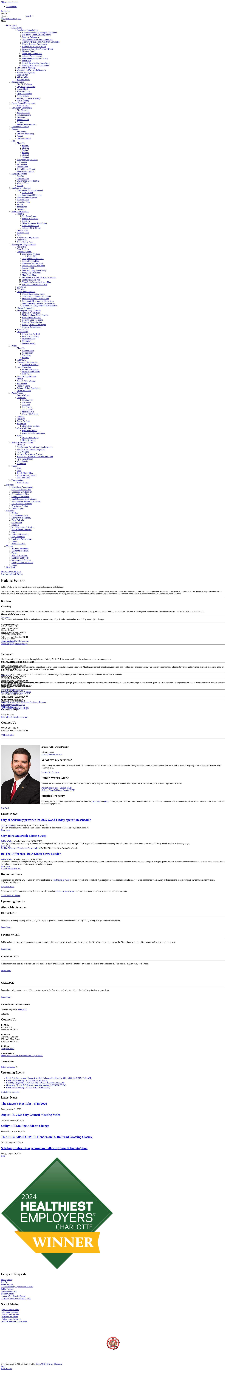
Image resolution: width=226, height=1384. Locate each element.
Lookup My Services (50, 772)
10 (11, 869)
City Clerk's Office (24, 84)
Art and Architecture (20, 548)
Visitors (9, 546)
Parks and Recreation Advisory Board (37, 49)
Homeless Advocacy (30, 365)
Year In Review (23, 79)
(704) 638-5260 (7, 735)
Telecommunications (25, 171)
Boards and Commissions (27, 30)
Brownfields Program (31, 254)
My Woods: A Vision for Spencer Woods (39, 277)
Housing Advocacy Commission (35, 65)
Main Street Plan (29, 275)
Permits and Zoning (20, 506)
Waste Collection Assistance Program (31, 702)
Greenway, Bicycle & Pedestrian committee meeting (36, 1085)
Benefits (20, 176)
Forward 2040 (28, 268)
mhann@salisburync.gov (51, 754)
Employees (5, 11)
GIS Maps (21, 289)
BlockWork (27, 341)
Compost (20, 416)
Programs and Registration (28, 237)
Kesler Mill (31, 256)
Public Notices (23, 96)
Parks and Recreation (20, 211)
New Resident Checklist (22, 529)
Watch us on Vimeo (10, 1317)
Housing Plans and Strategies (34, 324)
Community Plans (24, 251)
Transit (14, 466)
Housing (15, 525)
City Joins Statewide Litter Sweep (23, 835)
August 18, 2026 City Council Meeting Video (30, 1114)
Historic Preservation (25, 308)
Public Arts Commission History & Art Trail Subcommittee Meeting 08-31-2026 (48, 1078)
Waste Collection (24, 428)
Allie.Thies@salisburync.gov (13, 704)
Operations (26, 355)
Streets (19, 435)
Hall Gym (26, 221)
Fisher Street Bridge (30, 438)
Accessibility (11, 6)
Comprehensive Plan (20, 494)
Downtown (21, 287)
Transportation (17, 480)
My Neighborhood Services (23, 527)
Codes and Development (22, 492)
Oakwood (26, 405)
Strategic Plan (22, 75)
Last (18, 869)
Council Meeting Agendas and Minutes (17, 1287)
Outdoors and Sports (20, 558)
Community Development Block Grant (38, 301)
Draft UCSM (27, 193)
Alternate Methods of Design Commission (39, 32)
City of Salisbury (8, 825)
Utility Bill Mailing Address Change (25, 1125)
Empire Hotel (22, 89)
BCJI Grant (27, 374)
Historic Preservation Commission (36, 63)
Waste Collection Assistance (33, 433)
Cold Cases (21, 360)
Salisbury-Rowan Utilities (22, 442)
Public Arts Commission (32, 53)
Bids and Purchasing (25, 134)
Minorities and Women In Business (31, 70)
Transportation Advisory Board (35, 58)
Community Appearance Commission (37, 39)
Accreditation (27, 353)
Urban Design (22, 332)
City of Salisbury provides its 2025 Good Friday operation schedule (46, 820)
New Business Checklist (22, 504)
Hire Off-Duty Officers (26, 376)
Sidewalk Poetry (29, 343)
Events (14, 553)
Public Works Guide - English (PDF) (56, 788)
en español (22, 1009)
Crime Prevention (24, 367)
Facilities (20, 214)
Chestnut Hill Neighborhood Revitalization (39, 306)
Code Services (23, 249)
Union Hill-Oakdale (30, 414)
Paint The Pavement (30, 336)
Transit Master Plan (25, 473)
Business (10, 485)
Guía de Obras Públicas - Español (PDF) (58, 790)
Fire (13, 141)
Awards (20, 122)
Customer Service (24, 138)
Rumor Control (23, 119)
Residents (10, 511)
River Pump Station (25, 459)
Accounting (21, 131)
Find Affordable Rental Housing (35, 315)
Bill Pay (15, 513)
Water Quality (22, 461)
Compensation (23, 178)
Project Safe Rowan (30, 369)
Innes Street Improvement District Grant (38, 303)
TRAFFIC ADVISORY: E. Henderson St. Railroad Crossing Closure (47, 1137)
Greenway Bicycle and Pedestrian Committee (41, 42)
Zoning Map (22, 207)
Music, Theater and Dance (22, 562)
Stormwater (21, 423)
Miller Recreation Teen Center (34, 223)
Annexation (21, 247)
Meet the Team (23, 105)
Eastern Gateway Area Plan (33, 266)
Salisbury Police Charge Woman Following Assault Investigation (44, 1148)
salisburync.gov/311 (61, 880)
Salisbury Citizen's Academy (28, 98)
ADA (19, 468)
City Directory (23, 110)
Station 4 (25, 152)
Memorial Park (28, 412)
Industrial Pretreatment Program (30, 454)
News (14, 532)
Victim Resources (24, 390)
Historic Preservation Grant (33, 294)
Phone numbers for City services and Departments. (22, 1056)
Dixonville (26, 402)
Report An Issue (23, 421)
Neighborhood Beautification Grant (36, 296)
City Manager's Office (26, 86)
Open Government (24, 94)
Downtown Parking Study (33, 263)
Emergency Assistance (31, 313)
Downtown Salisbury (20, 127)
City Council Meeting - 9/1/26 (27, 1080)
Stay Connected (18, 537)
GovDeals (96, 801)
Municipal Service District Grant (35, 299)
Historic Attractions (19, 555)
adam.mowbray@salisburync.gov (15, 641)
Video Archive (23, 77)
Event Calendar (23, 112)
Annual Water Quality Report (13, 1296)
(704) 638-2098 (7, 707)
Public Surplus (18, 508)
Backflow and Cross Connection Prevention (35, 447)
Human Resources (19, 174)
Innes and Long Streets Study (34, 270)
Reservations (22, 240)
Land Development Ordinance (29, 195)
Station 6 (25, 157)
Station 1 (25, 145)
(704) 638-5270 (7, 1048)
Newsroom (21, 117)
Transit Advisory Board (26, 475)
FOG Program (23, 452)
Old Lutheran (27, 409)
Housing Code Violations (32, 320)
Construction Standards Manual (30, 190)
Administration (18, 82)
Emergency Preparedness (27, 160)
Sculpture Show (28, 339)
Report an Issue (7, 887)
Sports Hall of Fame (25, 242)
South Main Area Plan (31, 280)
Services (25, 357)
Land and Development (21, 188)
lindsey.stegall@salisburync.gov (14, 644)
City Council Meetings (26, 68)
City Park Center (29, 216)
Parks (19, 235)
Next (15, 869)
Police (14, 346)
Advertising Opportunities (22, 487)
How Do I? (11, 567)
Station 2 (25, 148)
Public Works (17, 393)
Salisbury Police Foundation (28, 388)
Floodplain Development (27, 197)
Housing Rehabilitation (31, 327)
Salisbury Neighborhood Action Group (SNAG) (35, 1083)
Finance (15, 129)
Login (3, 1366)
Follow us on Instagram (11, 1319)
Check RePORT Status (10, 895)
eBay (106, 801)
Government (11, 25)
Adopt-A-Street (23, 395)
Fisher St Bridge (28, 440)
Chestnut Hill (27, 400)
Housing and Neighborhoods (29, 310)
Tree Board (26, 61)
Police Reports (7, 1284)
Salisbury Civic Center (31, 228)
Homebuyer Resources (31, 317)
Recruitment (22, 164)
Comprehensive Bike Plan (33, 258)
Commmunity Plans (20, 515)
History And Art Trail (31, 334)
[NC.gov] (11, 1361)
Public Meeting (23, 101)
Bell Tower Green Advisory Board (36, 35)
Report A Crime (23, 386)
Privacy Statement (54, 1364)
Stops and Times (23, 478)
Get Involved (22, 230)
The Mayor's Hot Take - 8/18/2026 (24, 1103)
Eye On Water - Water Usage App (31, 449)
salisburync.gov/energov (65, 891)
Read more (5, 830)
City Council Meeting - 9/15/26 (28, 1087)
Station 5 (25, 155)
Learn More (6, 927)
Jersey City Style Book (31, 273)
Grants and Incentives (26, 291)
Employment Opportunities (28, 181)
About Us (21, 143)
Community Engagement (22, 108)
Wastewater (21, 463)
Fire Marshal (22, 162)
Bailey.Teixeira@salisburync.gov (14, 717)
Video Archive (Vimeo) (26, 124)
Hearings (20, 209)
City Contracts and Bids (21, 489)
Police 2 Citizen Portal (26, 381)
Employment (6, 1279)
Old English (27, 407)
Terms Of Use (41, 1364)
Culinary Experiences (20, 551)
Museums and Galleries (21, 560)
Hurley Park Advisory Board (34, 46)
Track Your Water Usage (22, 539)
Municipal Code (23, 91)
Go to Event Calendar (10, 1092)
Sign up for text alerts (10, 1309)
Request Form (22, 167)
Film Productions (24, 115)
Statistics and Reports (31, 372)
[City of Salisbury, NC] (11, 18)
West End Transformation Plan (34, 284)
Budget (20, 136)
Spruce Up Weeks (29, 430)
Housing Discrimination (32, 322)
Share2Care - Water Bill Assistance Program (35, 456)
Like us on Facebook (10, 1312)
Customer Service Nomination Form (16, 1298)
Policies (20, 185)
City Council (17, 28)
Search (28, 16)
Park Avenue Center (30, 225)
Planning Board (28, 51)
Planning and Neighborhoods (24, 244)
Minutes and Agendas (26, 72)
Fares (19, 471)
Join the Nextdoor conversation (14, 1321)
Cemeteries (21, 397)
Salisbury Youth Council (32, 56)
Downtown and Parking (21, 518)
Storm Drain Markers (30, 426)
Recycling (21, 419)
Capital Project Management (23, 103)
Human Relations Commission (34, 44)
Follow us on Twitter (10, 1314)
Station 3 (25, 150)
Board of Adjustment (30, 37)
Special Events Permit (26, 169)
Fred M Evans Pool (30, 218)
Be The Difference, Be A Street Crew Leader (19, 848)
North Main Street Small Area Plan (36, 282)
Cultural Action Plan (30, 261)
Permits (20, 204)
